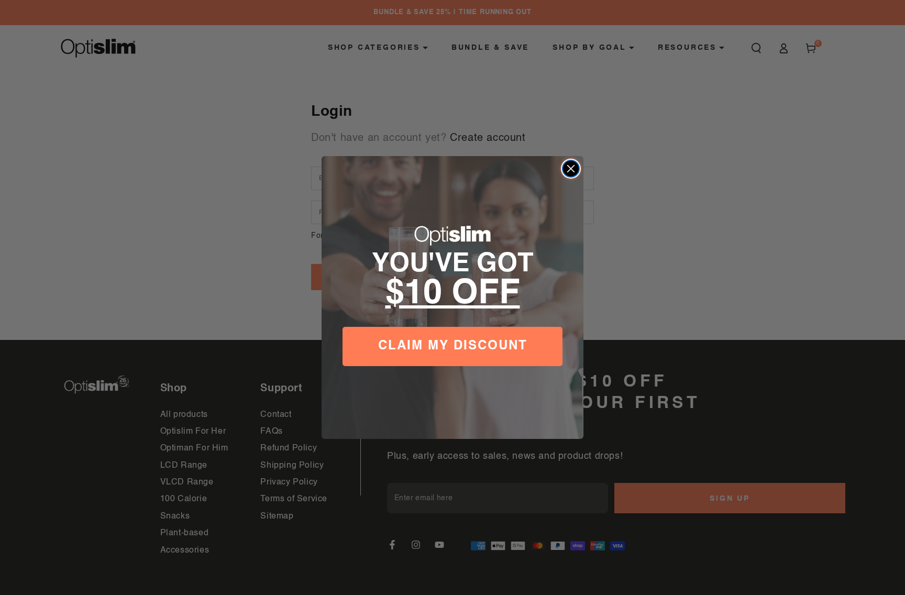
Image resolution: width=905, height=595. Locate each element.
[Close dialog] (570, 168)
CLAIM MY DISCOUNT (452, 346)
